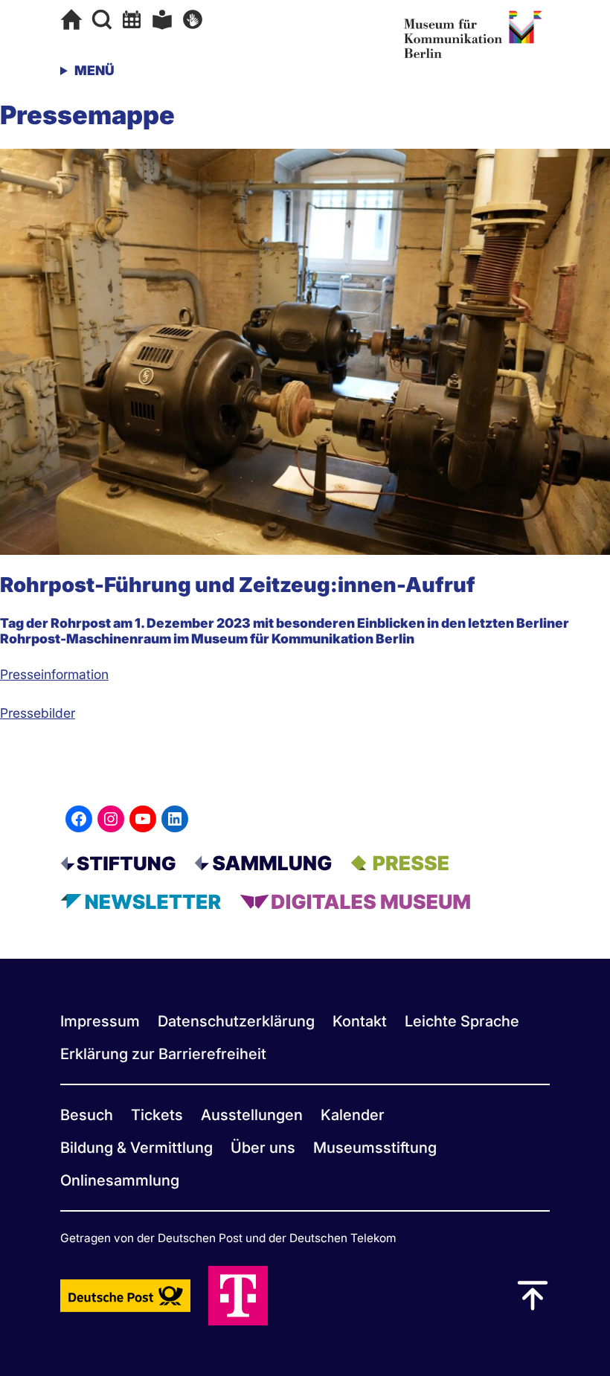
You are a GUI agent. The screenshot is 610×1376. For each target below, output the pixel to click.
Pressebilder (37, 713)
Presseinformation (54, 674)
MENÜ (94, 70)
